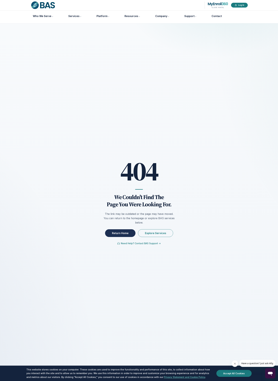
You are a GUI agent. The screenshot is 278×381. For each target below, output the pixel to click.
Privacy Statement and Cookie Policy (184, 377)
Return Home (120, 233)
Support (189, 16)
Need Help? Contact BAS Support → (141, 243)
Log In (241, 5)
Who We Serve (42, 16)
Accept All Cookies (234, 373)
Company (161, 16)
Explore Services (155, 233)
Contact (217, 16)
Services (73, 16)
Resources (131, 16)
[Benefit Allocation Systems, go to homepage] (43, 5)
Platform (102, 16)
